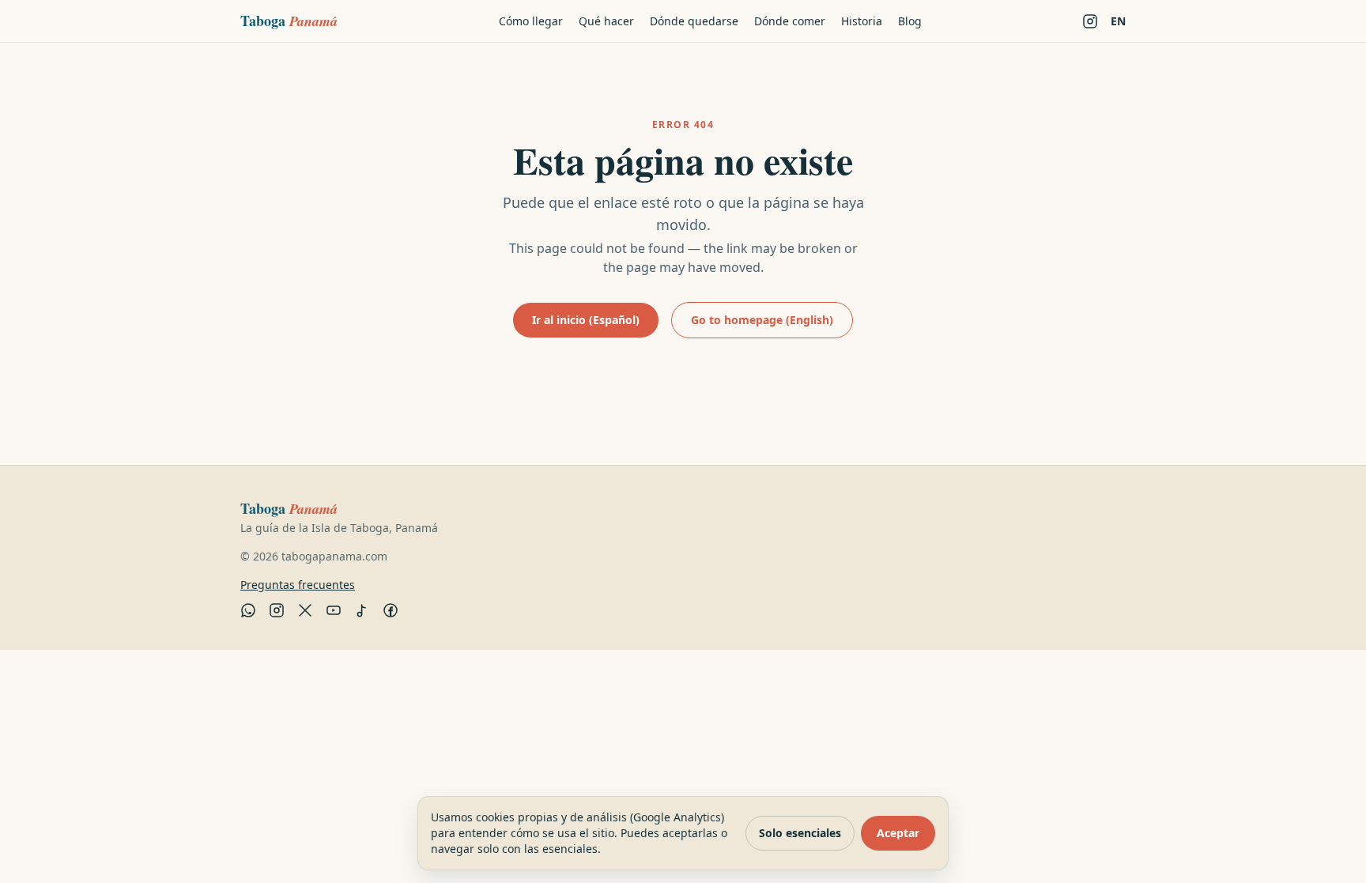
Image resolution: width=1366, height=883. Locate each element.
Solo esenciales (800, 832)
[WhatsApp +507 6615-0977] (248, 610)
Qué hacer (606, 20)
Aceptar (898, 832)
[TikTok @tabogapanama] (362, 610)
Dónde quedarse (694, 20)
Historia (861, 20)
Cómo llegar (531, 20)
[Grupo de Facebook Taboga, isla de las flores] (390, 610)
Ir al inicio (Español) (586, 319)
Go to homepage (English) (762, 319)
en (1118, 20)
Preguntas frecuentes (297, 584)
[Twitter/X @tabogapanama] (305, 610)
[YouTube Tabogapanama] (334, 610)
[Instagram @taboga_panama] (1090, 21)
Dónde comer (789, 20)
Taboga (289, 20)
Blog (910, 20)
